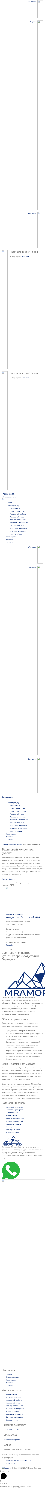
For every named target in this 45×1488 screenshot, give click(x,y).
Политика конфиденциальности (18, 1460)
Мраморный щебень (17, 514)
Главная (9, 503)
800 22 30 (9, 494)
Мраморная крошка (17, 511)
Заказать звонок (8, 797)
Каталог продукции (13, 505)
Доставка (9, 540)
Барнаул (25, 256)
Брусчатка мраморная (18, 531)
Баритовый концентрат (18, 528)
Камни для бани (15, 534)
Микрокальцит (15, 508)
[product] (24, 900)
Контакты (9, 542)
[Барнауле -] (6, 500)
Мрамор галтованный (18, 520)
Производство (11, 537)
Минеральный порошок (18, 523)
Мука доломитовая (16, 525)
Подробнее (10, 945)
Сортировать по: (8, 883)
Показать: (5, 886)
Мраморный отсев (16, 517)
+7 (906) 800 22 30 (11, 1430)
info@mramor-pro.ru (9, 497)
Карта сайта (10, 1463)
